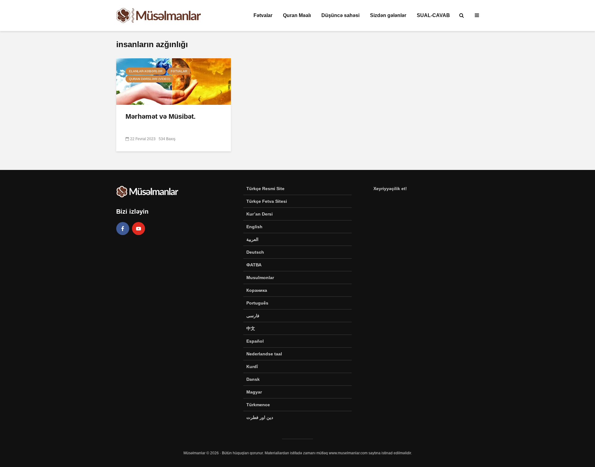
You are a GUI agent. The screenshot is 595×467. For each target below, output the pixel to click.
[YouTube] (138, 228)
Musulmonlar (260, 277)
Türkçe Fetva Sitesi (266, 201)
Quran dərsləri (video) (149, 79)
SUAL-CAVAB (433, 15)
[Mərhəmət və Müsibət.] (173, 81)
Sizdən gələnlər (388, 15)
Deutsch (255, 252)
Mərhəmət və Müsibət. (161, 116)
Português (257, 302)
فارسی (252, 315)
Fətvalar (262, 15)
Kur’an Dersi (259, 213)
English (254, 226)
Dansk (253, 379)
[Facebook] (122, 228)
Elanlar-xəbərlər (145, 71)
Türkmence (258, 404)
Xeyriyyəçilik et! (390, 188)
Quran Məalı (297, 15)
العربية (252, 239)
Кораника (256, 290)
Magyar (254, 391)
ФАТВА (254, 264)
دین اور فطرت (259, 417)
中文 (250, 328)
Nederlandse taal (264, 353)
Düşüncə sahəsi (340, 15)
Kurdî (252, 366)
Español (255, 341)
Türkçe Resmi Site (265, 188)
